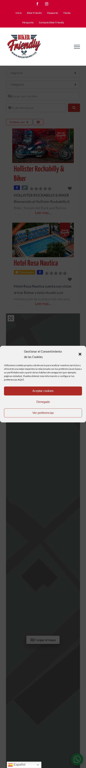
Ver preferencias (43, 412)
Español (19, 764)
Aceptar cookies (43, 390)
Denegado (43, 401)
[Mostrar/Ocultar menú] (77, 46)
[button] (80, 354)
